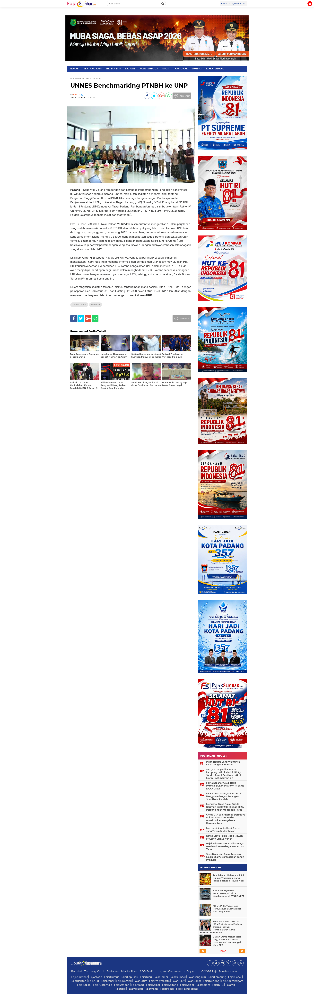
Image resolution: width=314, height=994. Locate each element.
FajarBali (120, 988)
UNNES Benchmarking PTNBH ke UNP (129, 85)
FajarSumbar (79, 977)
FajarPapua (167, 988)
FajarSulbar (194, 981)
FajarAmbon (121, 984)
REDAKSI (74, 68)
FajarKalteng (170, 984)
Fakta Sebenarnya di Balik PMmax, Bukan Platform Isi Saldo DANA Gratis (225, 786)
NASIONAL (181, 68)
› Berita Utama (84, 78)
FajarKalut (137, 984)
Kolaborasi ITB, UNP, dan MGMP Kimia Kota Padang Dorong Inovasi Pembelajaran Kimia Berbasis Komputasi (221, 927)
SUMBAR (197, 68)
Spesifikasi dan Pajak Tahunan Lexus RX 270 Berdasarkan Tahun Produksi (225, 857)
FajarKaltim (203, 984)
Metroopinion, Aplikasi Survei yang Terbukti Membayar (223, 829)
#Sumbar (95, 304)
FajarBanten (78, 981)
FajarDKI (93, 981)
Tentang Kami (94, 971)
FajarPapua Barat (187, 988)
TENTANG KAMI (93, 68)
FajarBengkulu (197, 977)
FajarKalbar (153, 984)
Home (73, 78)
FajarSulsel (84, 984)
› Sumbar (96, 78)
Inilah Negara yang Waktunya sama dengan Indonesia (223, 763)
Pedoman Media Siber (122, 971)
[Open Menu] (309, 3)
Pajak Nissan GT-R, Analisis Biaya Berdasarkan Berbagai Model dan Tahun (225, 846)
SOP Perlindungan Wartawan (160, 971)
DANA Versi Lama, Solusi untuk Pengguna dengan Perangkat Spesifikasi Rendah (224, 796)
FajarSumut (111, 977)
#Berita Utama (79, 304)
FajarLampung (217, 977)
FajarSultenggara (232, 981)
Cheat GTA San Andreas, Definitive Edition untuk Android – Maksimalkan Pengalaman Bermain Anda (225, 819)
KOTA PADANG (215, 68)
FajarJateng (124, 981)
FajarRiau (146, 977)
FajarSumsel (178, 977)
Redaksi (76, 971)
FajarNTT (231, 984)
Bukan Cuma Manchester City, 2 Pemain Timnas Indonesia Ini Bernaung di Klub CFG (227, 940)
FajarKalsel (187, 984)
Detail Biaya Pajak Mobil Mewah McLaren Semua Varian (224, 837)
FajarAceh (95, 977)
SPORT (166, 68)
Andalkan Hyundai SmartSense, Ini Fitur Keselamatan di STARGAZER (229, 893)
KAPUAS (130, 68)
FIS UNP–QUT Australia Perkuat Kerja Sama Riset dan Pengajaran (227, 909)
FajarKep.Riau (129, 977)
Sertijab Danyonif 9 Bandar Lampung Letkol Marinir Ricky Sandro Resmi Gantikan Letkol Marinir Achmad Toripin (223, 773)
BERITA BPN (113, 68)
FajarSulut (178, 981)
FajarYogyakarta (159, 981)
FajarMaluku (135, 988)
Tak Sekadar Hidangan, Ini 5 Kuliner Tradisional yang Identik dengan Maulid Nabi (228, 878)
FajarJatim (140, 981)
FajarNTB (218, 984)
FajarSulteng (211, 981)
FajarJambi (161, 977)
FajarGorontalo (102, 984)
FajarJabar (107, 981)
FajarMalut (151, 988)
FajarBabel (235, 977)
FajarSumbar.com (224, 971)
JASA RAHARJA (149, 68)
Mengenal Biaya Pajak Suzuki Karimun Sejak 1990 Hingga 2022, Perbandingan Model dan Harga (225, 807)
